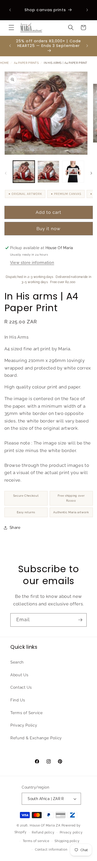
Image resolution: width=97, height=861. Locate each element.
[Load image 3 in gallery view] (73, 171)
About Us (19, 675)
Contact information (51, 849)
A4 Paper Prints (26, 63)
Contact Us (21, 687)
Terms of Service (26, 712)
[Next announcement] (87, 10)
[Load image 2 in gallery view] (48, 171)
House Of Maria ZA (45, 825)
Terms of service (36, 841)
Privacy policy (71, 832)
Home (4, 63)
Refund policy (43, 832)
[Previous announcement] (10, 10)
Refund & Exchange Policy (36, 738)
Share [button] (15, 527)
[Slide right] (91, 173)
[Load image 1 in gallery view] (24, 171)
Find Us (17, 700)
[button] (11, 27)
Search (17, 662)
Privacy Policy (23, 725)
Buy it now (48, 228)
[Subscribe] (80, 620)
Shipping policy (67, 841)
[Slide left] (5, 173)
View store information (32, 262)
